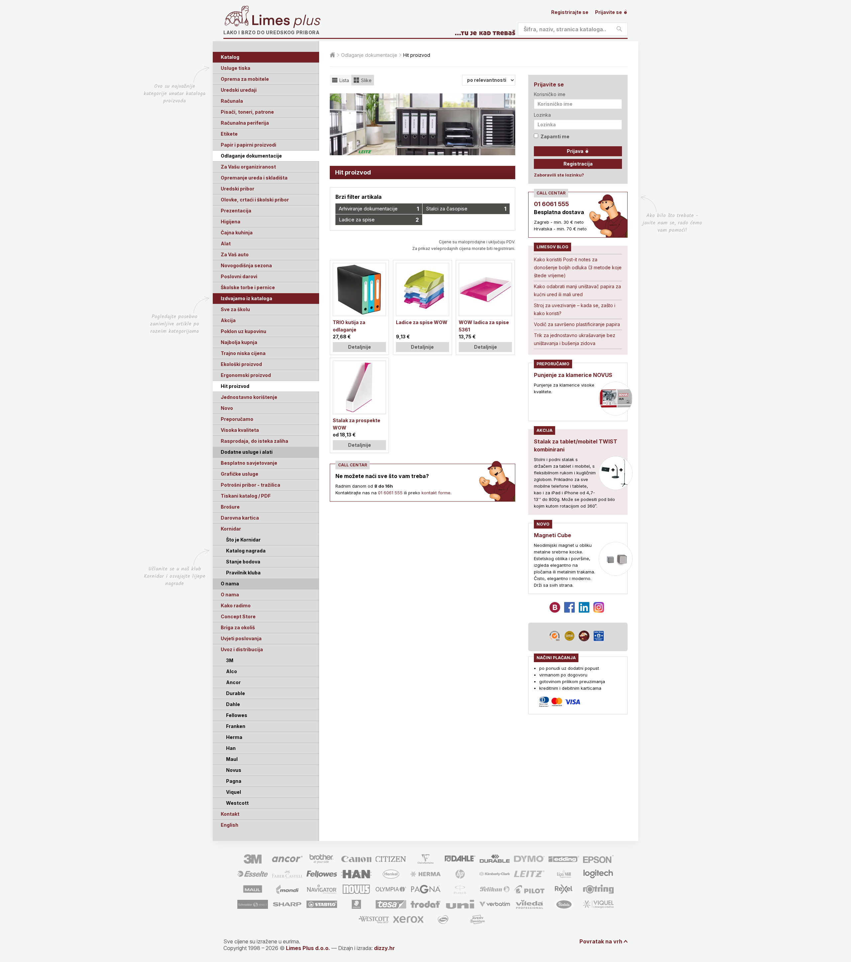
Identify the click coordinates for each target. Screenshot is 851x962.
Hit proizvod (235, 386)
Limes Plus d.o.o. (308, 948)
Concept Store (238, 616)
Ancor (233, 682)
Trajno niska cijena (243, 353)
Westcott (237, 803)
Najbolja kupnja (239, 342)
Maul (232, 759)
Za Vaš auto (235, 254)
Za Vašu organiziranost (248, 167)
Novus (233, 770)
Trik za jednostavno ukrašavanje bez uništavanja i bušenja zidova (574, 339)
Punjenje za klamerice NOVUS (573, 375)
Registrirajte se (569, 12)
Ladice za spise (379, 219)
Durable (235, 693)
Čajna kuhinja (237, 232)
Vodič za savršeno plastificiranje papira (577, 324)
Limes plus (286, 21)
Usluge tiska (235, 68)
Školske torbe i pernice (248, 287)
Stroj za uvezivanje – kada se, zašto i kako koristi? (574, 309)
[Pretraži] (619, 29)
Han (231, 748)
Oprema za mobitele (245, 79)
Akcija (228, 320)
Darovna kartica (240, 518)
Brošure (230, 507)
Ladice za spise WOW (421, 322)
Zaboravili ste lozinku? (559, 175)
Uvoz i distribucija (242, 649)
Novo (227, 408)
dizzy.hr (384, 948)
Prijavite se (609, 12)
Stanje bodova (243, 561)
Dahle (233, 704)
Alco (231, 671)
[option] (422, 124)
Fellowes (236, 715)
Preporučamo (237, 419)
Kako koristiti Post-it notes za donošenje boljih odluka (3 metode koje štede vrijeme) (578, 267)
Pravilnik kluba (243, 572)
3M (229, 660)
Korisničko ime (549, 94)
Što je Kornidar (243, 539)
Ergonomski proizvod (246, 375)
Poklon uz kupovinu (243, 331)
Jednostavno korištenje (249, 397)
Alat (226, 243)
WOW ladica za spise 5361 (484, 325)
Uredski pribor (237, 188)
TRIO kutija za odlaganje (349, 325)
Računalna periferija (245, 123)
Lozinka (542, 115)
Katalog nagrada (246, 550)
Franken (235, 726)
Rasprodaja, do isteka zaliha (254, 441)
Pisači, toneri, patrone (247, 112)
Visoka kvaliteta (240, 430)
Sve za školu (235, 309)
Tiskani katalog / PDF (246, 496)
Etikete (229, 134)
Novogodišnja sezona (246, 265)
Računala (232, 101)
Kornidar (231, 529)
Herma (234, 737)
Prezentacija (236, 210)
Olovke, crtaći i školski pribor (255, 199)
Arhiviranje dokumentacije (379, 208)
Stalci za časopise (466, 208)
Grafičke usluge (239, 474)
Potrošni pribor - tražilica (250, 485)
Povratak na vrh (600, 941)
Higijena (230, 221)
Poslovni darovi (239, 276)
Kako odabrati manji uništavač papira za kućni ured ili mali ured (577, 290)
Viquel (233, 792)
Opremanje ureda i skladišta (254, 177)
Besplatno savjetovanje (249, 463)
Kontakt (230, 814)
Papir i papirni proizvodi (248, 145)
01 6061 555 (390, 492)
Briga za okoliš (238, 627)
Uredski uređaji (239, 90)
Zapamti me (555, 136)
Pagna (233, 781)
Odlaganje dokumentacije (251, 156)
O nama (230, 594)
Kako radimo (236, 605)
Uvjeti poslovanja (241, 638)
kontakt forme (436, 492)
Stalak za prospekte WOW (356, 424)
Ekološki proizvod (241, 364)
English (229, 825)
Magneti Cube (552, 535)
